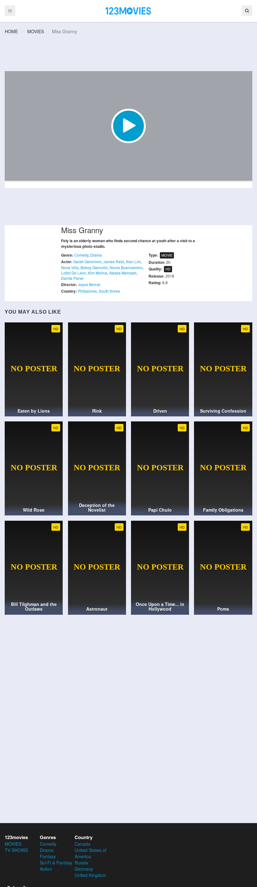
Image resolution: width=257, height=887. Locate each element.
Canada (82, 844)
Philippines (87, 291)
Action (46, 869)
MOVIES (35, 31)
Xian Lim (133, 261)
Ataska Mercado (123, 272)
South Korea (109, 291)
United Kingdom (90, 875)
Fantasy (48, 856)
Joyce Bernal (89, 284)
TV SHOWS (16, 850)
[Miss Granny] (128, 126)
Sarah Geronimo (87, 261)
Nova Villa (70, 267)
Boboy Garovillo (94, 267)
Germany (84, 869)
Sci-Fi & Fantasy (56, 862)
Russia (81, 862)
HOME (11, 31)
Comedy (81, 255)
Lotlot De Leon (73, 272)
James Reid (113, 261)
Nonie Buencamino (126, 267)
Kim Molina (97, 272)
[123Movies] (128, 10)
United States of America (90, 853)
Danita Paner (72, 278)
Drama (96, 255)
